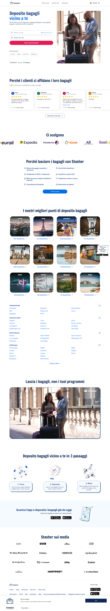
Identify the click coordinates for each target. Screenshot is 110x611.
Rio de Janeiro (76, 323)
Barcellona (25, 589)
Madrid (42, 356)
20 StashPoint (66, 295)
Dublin (42, 348)
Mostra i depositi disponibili (31, 43)
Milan (73, 348)
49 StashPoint (19, 295)
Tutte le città (45, 3)
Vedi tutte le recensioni (53, 116)
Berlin (11, 353)
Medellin (43, 323)
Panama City (44, 329)
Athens (12, 350)
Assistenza (33, 594)
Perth (42, 314)
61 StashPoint (89, 267)
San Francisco (76, 335)
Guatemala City (15, 329)
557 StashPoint (18, 239)
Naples (73, 350)
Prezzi (21, 594)
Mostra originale (20, 107)
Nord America (15, 333)
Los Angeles (14, 338)
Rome (73, 353)
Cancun (12, 323)
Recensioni (65, 3)
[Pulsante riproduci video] (55, 413)
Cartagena (13, 326)
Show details (24, 608)
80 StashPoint (66, 267)
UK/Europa (13, 345)
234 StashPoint (65, 239)
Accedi (95, 3)
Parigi (18, 54)
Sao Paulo (74, 329)
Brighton (12, 356)
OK (96, 600)
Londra (12, 54)
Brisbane (43, 308)
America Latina (15, 318)
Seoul (73, 311)
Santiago (74, 326)
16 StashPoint (89, 295)
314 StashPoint (42, 239)
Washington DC (76, 338)
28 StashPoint (42, 295)
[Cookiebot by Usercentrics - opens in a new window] (9, 608)
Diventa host (55, 3)
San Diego (44, 341)
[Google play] (56, 517)
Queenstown (75, 308)
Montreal (13, 341)
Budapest (13, 359)
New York (25, 54)
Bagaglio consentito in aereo (76, 594)
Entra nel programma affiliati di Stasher (55, 594)
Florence (43, 350)
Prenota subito (55, 191)
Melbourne (44, 311)
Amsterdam (14, 348)
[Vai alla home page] (15, 3)
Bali (11, 311)
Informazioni (13, 594)
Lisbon (42, 353)
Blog (40, 594)
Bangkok (13, 314)
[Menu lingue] (91, 3)
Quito (73, 320)
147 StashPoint (89, 239)
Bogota (12, 320)
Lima (42, 320)
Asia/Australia (15, 305)
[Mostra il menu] (98, 3)
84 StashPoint (42, 267)
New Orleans (44, 335)
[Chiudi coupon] (108, 246)
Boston (12, 335)
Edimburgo (34, 54)
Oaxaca (43, 326)
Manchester (44, 359)
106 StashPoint (18, 267)
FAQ (26, 594)
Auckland (13, 308)
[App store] (67, 517)
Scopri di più (66, 104)
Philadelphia (44, 338)
